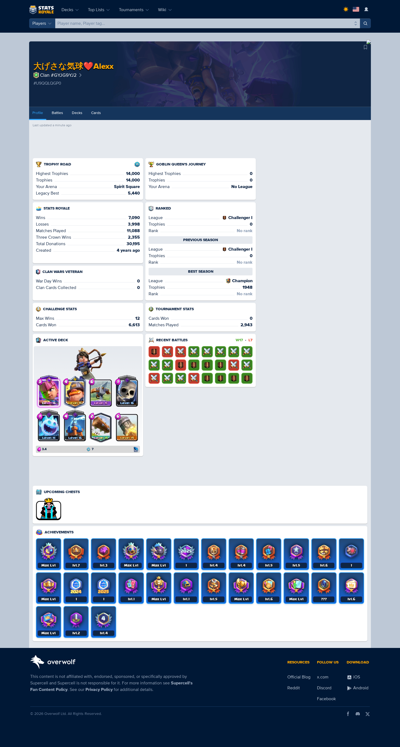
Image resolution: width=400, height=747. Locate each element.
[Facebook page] (348, 714)
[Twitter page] (367, 714)
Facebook (326, 699)
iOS (356, 677)
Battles (57, 112)
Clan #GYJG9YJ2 (58, 75)
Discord (324, 688)
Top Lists (96, 10)
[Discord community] (358, 714)
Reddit (293, 688)
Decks (67, 10)
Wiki (162, 10)
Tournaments (131, 10)
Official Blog (298, 677)
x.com (322, 677)
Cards (96, 112)
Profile (37, 112)
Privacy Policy (99, 689)
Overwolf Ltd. (55, 713)
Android (360, 688)
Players (39, 23)
